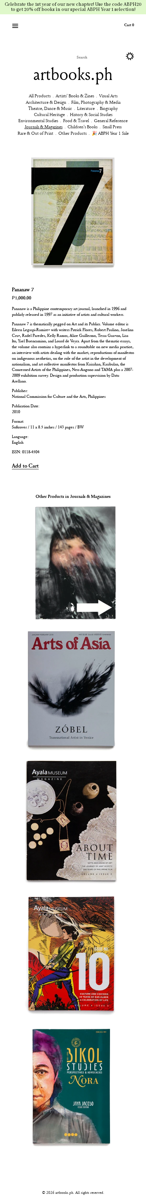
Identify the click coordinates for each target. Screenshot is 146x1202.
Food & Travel (76, 120)
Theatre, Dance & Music (50, 108)
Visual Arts (108, 96)
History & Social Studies (91, 114)
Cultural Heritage (49, 114)
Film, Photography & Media (96, 102)
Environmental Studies (38, 120)
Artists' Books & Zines (75, 96)
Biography (109, 108)
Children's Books (82, 127)
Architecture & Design (46, 102)
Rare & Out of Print (35, 133)
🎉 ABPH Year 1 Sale (110, 133)
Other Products (72, 133)
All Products (40, 96)
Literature (86, 108)
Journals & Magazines (43, 127)
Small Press (112, 127)
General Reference (111, 120)
